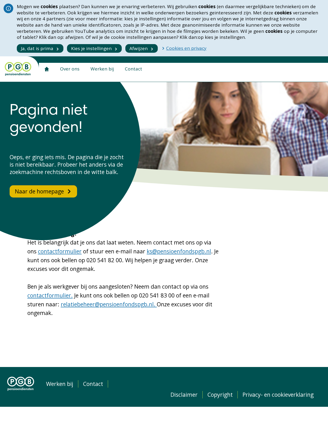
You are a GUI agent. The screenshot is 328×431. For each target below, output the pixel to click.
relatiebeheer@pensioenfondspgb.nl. (109, 304)
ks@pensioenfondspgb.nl (179, 251)
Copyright (220, 394)
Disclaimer (184, 394)
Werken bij (102, 69)
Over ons (69, 69)
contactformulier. (50, 295)
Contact (133, 69)
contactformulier (60, 251)
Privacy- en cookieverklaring (278, 394)
